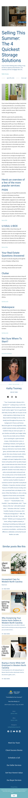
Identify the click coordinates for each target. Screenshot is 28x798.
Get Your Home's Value (14, 773)
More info (15, 792)
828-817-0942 (14, 392)
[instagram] (12, 397)
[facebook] (8, 397)
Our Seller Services (14, 765)
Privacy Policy (14, 787)
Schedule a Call (14, 758)
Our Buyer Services (14, 780)
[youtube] (20, 397)
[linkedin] (16, 397)
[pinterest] (17, 731)
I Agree (14, 795)
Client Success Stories (14, 750)
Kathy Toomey (5, 74)
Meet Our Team (14, 743)
